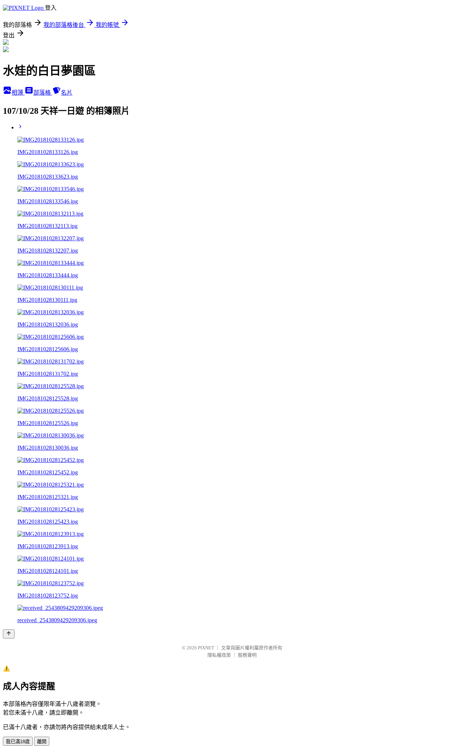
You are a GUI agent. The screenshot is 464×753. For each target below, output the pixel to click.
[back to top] (8, 633)
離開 (41, 741)
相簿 (18, 93)
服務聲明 (247, 655)
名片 (66, 93)
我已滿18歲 (18, 741)
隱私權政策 (219, 655)
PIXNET (206, 647)
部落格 (42, 93)
